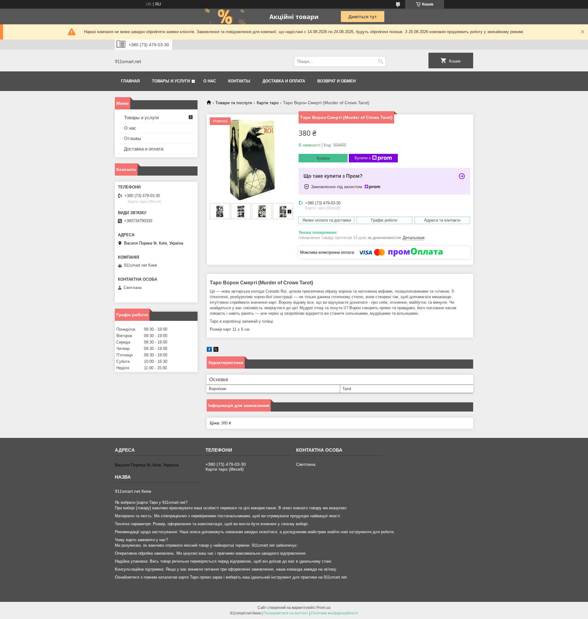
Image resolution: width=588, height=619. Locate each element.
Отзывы (132, 138)
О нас (209, 81)
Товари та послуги (233, 102)
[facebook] (209, 350)
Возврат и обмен (336, 81)
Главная (130, 81)
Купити (323, 158)
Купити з (363, 158)
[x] (215, 350)
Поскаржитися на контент (285, 613)
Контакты (239, 81)
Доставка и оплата (283, 81)
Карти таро (268, 102)
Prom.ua (323, 608)
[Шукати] (380, 61)
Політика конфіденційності (334, 613)
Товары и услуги (171, 81)
